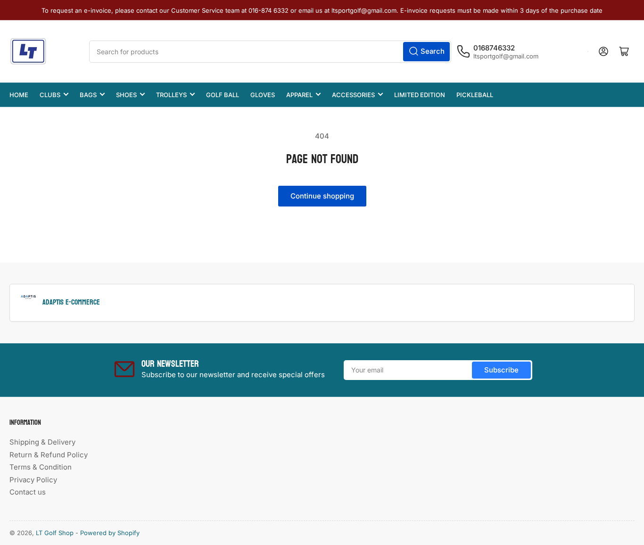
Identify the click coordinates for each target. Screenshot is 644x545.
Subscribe (501, 369)
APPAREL (299, 95)
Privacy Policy (33, 479)
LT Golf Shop (55, 533)
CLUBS (50, 95)
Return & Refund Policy (48, 454)
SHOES (126, 95)
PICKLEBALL (474, 95)
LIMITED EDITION (419, 95)
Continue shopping (322, 195)
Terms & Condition (40, 466)
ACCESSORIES (353, 95)
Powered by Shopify (110, 533)
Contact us (27, 491)
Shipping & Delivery (42, 442)
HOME (18, 95)
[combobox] (270, 52)
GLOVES (262, 95)
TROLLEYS (171, 95)
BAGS (88, 95)
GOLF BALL (222, 95)
